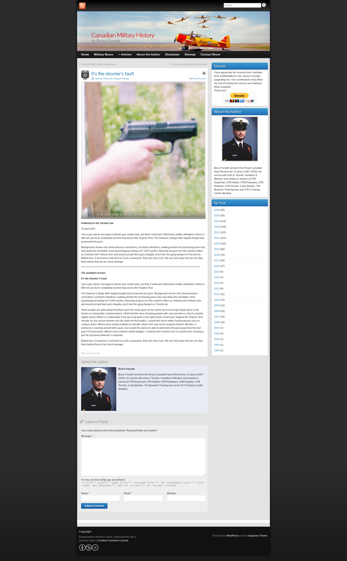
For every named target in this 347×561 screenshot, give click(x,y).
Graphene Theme (257, 535)
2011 (216, 294)
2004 (217, 333)
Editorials (107, 78)
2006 (217, 322)
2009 (217, 305)
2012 (217, 288)
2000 (217, 344)
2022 (217, 232)
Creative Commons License (113, 540)
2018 (217, 255)
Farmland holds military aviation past (98, 64)
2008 (217, 311)
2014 (217, 277)
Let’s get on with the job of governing (188, 64)
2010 (217, 299)
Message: (87, 436)
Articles (98, 78)
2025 (217, 215)
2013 (217, 283)
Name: (85, 493)
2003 (217, 339)
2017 (217, 260)
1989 (217, 350)
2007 (217, 316)
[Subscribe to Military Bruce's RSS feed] (82, 6)
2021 (217, 238)
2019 (217, 249)
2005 (217, 328)
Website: (171, 493)
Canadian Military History (122, 35)
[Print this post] (204, 73)
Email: (128, 493)
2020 (217, 243)
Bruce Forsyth (199, 78)
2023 (217, 226)
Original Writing (121, 78)
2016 (217, 266)
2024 (217, 221)
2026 (217, 210)
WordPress (233, 535)
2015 (217, 271)
